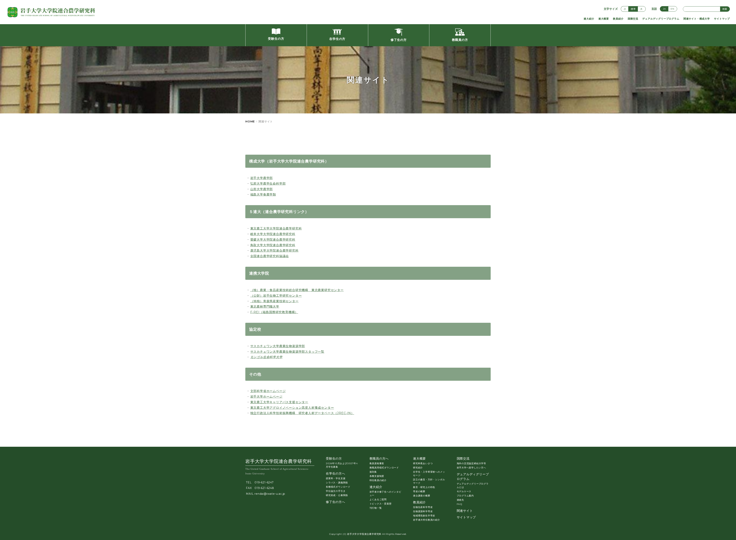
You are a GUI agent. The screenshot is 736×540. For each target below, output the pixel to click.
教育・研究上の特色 (424, 487)
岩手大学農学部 (261, 178)
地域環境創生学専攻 (424, 515)
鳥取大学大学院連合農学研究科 (272, 245)
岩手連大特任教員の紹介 (426, 519)
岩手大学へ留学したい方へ (471, 467)
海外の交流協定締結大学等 (471, 463)
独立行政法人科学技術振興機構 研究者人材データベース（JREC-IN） (302, 413)
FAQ (459, 504)
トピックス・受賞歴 (381, 503)
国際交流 (633, 18)
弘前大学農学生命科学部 (268, 183)
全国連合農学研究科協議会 (269, 256)
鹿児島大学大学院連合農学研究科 (274, 250)
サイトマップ (722, 18)
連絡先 (460, 499)
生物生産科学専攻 (423, 507)
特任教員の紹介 (378, 480)
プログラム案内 (465, 495)
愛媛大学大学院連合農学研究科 (272, 239)
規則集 (373, 471)
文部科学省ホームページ (268, 391)
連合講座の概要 (421, 495)
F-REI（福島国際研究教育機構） (274, 312)
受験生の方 (334, 458)
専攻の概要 (419, 491)
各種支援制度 (377, 476)
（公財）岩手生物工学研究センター (276, 295)
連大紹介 (589, 18)
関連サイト (465, 511)
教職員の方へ (379, 458)
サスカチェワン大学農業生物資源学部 (277, 346)
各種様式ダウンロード (338, 486)
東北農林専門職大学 (264, 306)
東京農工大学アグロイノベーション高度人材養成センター (292, 408)
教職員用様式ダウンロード (384, 467)
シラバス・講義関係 (337, 482)
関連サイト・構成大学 (696, 18)
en (672, 8)
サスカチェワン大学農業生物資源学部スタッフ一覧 (287, 351)
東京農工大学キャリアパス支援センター (279, 402)
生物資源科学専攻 (423, 511)
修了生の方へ (335, 502)
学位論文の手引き (335, 491)
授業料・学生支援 (335, 478)
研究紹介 (418, 467)
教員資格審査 (377, 463)
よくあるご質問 (378, 499)
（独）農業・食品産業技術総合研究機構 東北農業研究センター (297, 290)
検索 (724, 8)
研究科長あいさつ (423, 463)
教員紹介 (618, 18)
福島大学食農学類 (263, 194)
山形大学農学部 (261, 189)
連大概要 (603, 18)
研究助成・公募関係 (337, 495)
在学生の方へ (335, 473)
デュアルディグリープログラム (660, 18)
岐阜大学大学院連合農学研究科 (272, 234)
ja (664, 8)
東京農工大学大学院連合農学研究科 (276, 228)
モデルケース (464, 491)
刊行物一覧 (376, 507)
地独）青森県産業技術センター (275, 301)
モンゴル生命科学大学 (266, 357)
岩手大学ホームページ (266, 396)
